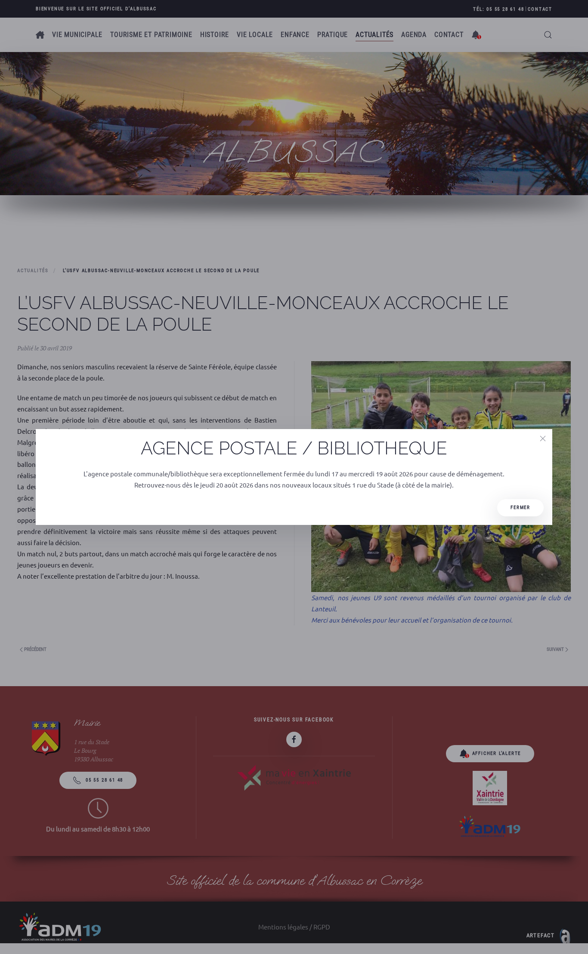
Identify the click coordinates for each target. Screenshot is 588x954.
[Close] (543, 438)
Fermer (520, 507)
